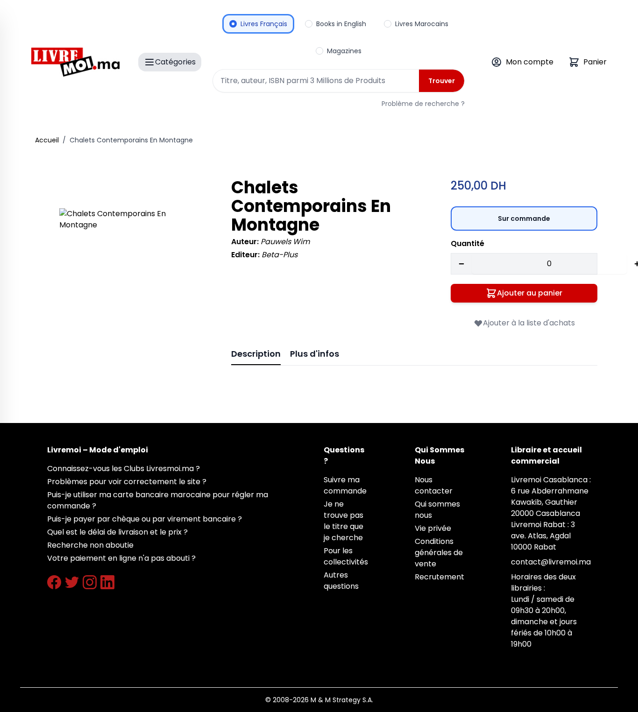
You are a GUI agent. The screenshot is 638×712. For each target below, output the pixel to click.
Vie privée (433, 528)
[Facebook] (54, 582)
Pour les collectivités (346, 556)
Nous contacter (434, 485)
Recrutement (439, 576)
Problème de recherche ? (423, 103)
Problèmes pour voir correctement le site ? (126, 481)
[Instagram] (90, 582)
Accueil (47, 140)
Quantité (467, 243)
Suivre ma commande (345, 485)
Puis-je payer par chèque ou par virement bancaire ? (144, 519)
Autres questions (341, 581)
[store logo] (75, 62)
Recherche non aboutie (90, 545)
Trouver (441, 80)
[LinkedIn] (107, 582)
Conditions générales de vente (439, 552)
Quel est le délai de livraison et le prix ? (117, 532)
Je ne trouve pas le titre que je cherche (343, 521)
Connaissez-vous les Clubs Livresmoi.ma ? (123, 468)
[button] (132, 281)
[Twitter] (72, 582)
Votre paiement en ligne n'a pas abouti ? (121, 558)
